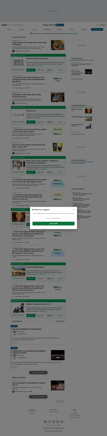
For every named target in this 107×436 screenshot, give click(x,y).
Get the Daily (53, 223)
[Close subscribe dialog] (73, 209)
